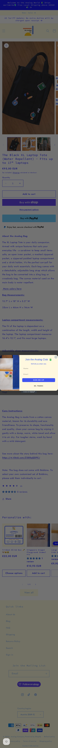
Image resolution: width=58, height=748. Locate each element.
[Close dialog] (56, 357)
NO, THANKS (38, 385)
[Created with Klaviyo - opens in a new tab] (29, 392)
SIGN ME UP (38, 380)
